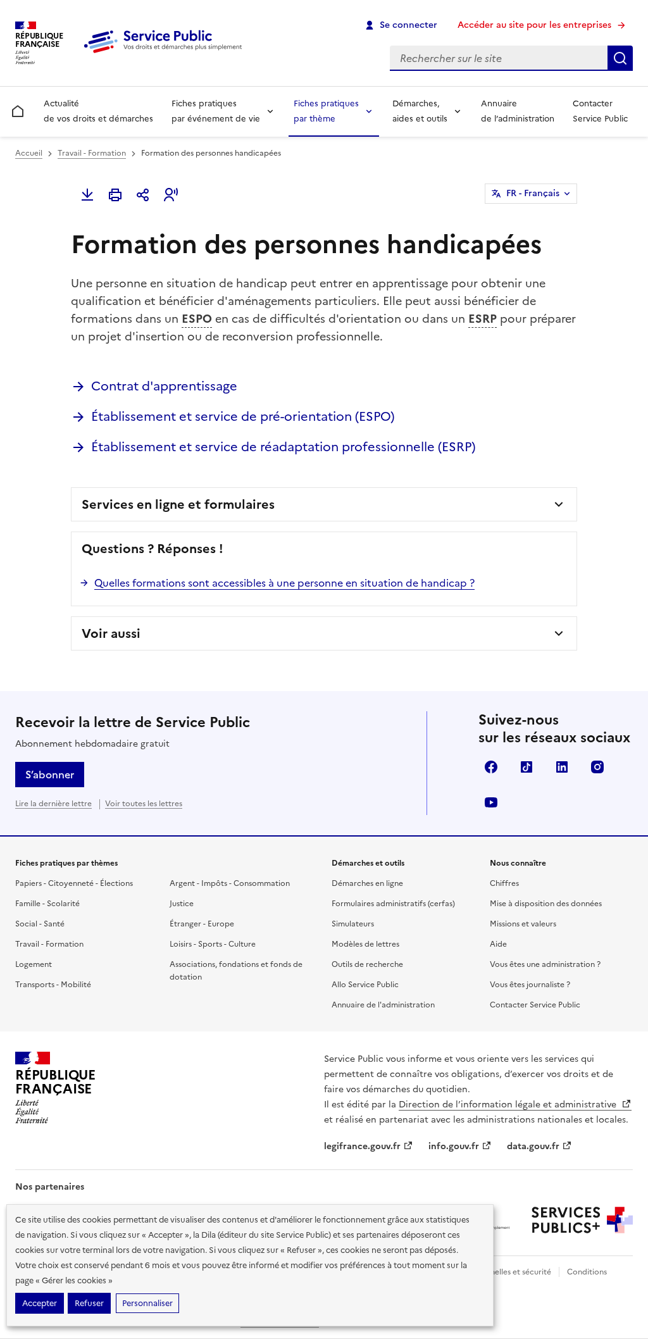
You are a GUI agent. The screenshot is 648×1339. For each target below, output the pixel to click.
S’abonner (49, 774)
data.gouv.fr (533, 1146)
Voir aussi (111, 633)
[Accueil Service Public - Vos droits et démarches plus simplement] (166, 53)
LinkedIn (562, 767)
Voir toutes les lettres (143, 803)
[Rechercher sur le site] (620, 58)
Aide (498, 944)
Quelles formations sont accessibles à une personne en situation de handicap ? (284, 582)
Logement (33, 964)
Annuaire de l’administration (517, 111)
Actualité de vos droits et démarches (98, 111)
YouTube (491, 802)
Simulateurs (353, 924)
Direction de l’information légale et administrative (509, 1104)
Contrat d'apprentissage (164, 386)
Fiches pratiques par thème (326, 111)
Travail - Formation (92, 153)
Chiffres (504, 883)
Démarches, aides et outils (419, 111)
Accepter (39, 1303)
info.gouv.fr (453, 1146)
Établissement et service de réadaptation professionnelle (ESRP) (283, 446)
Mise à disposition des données (546, 903)
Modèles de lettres (365, 944)
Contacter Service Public (600, 111)
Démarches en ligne (367, 883)
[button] (170, 195)
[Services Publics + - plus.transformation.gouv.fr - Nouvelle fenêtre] (582, 1220)
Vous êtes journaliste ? (530, 984)
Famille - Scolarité (47, 903)
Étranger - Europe (202, 924)
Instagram (597, 767)
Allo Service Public (365, 984)
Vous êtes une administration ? (545, 964)
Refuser (89, 1303)
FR (532, 193)
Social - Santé (40, 924)
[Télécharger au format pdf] (87, 195)
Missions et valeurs (523, 924)
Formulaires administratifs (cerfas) (393, 903)
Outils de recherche (367, 964)
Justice (182, 903)
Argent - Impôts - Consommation (230, 883)
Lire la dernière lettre (53, 803)
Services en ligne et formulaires (178, 504)
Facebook (491, 767)
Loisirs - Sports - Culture (213, 944)
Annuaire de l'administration (383, 1005)
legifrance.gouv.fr (362, 1146)
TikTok (526, 767)
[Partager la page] (143, 195)
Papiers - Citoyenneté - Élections (74, 883)
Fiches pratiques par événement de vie (215, 111)
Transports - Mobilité (53, 984)
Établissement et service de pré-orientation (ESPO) (242, 416)
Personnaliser (147, 1303)
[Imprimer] (115, 195)
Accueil (28, 153)
